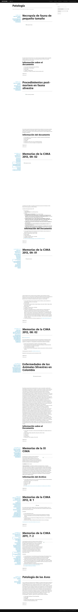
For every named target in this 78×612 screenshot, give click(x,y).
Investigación (18, 371)
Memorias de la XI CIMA (34, 450)
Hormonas (18, 511)
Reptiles (19, 267)
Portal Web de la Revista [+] (36, 351)
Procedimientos (18, 21)
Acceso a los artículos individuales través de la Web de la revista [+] (34, 238)
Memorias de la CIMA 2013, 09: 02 (36, 155)
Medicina (19, 17)
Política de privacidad (72, 1)
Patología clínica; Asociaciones (18, 167)
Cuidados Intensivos (17, 505)
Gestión (14, 370)
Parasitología (18, 164)
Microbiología (18, 557)
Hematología (18, 161)
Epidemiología (18, 159)
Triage (19, 516)
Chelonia (17, 539)
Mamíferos (18, 262)
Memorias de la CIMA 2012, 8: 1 (36, 499)
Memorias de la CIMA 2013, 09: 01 (36, 251)
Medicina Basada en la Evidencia (17, 553)
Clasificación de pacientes (16, 504)
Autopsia (19, 19)
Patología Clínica (18, 265)
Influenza (19, 337)
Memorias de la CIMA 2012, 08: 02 (36, 331)
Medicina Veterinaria (17, 581)
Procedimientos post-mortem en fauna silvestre (36, 85)
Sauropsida (18, 562)
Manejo (15, 366)
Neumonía (15, 558)
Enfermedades (15, 367)
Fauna (19, 454)
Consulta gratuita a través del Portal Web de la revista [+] (31, 522)
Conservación (17, 331)
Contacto (50, 1)
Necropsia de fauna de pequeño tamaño (37, 17)
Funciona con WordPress (62, 610)
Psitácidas (19, 168)
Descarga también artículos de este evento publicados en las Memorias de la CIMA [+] (37, 486)
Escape (15, 545)
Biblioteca (16, 16)
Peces (19, 457)
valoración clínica (15, 516)
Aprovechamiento (17, 334)
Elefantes (15, 85)
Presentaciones (18, 451)
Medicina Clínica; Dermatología (18, 163)
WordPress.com (74, 610)
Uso (16, 341)
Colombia (19, 367)
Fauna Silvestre (15, 19)
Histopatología (18, 548)
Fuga (14, 546)
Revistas (19, 156)
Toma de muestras (17, 564)
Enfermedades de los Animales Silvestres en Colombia (37, 367)
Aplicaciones (65, 1)
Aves (19, 254)
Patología (15, 20)
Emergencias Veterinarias (16, 509)
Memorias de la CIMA (17, 333)
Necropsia (19, 20)
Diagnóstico (16, 254)
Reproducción (17, 500)
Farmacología (15, 336)
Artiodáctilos (18, 158)
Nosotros (60, 1)
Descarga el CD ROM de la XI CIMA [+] (30, 566)
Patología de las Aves (36, 577)
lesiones (19, 513)
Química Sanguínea (17, 266)
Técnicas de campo (17, 170)
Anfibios (19, 502)
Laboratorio (18, 258)
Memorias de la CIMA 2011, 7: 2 (36, 535)
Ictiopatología (18, 549)
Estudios (14, 369)
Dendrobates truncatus (17, 506)
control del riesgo (17, 542)
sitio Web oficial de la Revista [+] (46, 318)
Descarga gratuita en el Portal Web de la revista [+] (32, 564)
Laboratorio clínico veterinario (17, 260)
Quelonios (18, 561)
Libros (19, 16)
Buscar (55, 1)
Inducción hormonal (17, 512)
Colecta (19, 541)
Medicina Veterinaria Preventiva (17, 555)
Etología (19, 336)
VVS (13, 170)
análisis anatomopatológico (17, 538)
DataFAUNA (4, 1)
